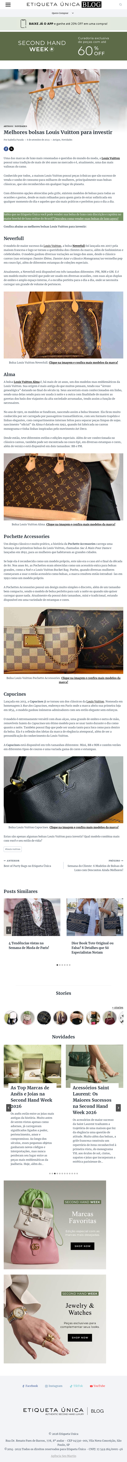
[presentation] (32, 917)
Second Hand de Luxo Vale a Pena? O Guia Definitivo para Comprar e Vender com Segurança (32, 1103)
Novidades (21, 126)
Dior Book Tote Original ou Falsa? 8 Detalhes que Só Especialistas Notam (93, 947)
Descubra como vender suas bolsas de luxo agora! (86, 218)
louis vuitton (12, 849)
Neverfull (78, 246)
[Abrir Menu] (8, 4)
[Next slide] (118, 1108)
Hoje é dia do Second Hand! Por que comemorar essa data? (92, 1097)
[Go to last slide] (8, 930)
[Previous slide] (8, 1108)
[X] (11, 149)
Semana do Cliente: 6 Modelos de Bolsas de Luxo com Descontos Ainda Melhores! (95, 865)
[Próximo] (118, 930)
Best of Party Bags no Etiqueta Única (27, 863)
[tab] (57, 965)
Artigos (8, 126)
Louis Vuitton (52, 246)
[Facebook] (6, 149)
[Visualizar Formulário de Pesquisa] (120, 4)
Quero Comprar (60, 13)
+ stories (117, 1007)
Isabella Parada (16, 140)
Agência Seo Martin (63, 1456)
